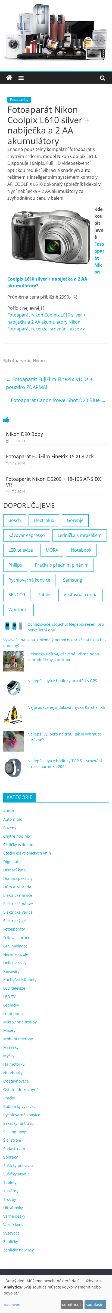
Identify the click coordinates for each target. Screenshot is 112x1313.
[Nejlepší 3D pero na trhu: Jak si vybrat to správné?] (13, 743)
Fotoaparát (19, 361)
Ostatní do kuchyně (21, 1089)
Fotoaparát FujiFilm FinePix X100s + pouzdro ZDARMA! (49, 383)
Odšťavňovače (16, 1081)
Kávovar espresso (26, 535)
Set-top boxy (14, 1131)
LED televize (20, 550)
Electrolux (44, 520)
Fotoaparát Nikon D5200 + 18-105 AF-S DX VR (53, 482)
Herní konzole (15, 954)
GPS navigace (15, 946)
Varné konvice (16, 1224)
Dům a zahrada (17, 886)
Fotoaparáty (19, 99)
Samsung (72, 580)
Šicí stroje (12, 1140)
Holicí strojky (14, 962)
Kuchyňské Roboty (19, 979)
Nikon (39, 361)
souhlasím (95, 1304)
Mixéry (9, 1030)
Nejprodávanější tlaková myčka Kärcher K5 (66, 707)
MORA (52, 550)
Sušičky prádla (16, 1174)
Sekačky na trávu (18, 1123)
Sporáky (10, 1157)
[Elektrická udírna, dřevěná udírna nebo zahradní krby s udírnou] (13, 663)
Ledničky (11, 1005)
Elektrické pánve (18, 903)
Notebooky (13, 1072)
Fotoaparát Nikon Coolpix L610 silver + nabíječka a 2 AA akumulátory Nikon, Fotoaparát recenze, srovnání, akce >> (46, 322)
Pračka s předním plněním (62, 565)
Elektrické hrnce (17, 895)
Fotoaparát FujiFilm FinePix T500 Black (50, 456)
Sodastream (14, 1148)
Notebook (81, 550)
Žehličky (10, 1241)
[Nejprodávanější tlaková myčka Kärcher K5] (13, 717)
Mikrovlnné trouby (20, 1022)
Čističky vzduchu (18, 844)
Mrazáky (10, 1047)
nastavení (12, 1304)
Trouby (9, 1199)
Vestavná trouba (81, 595)
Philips (15, 565)
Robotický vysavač (19, 1106)
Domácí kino (14, 870)
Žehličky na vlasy (18, 1250)
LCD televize (14, 988)
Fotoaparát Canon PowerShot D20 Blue (58, 400)
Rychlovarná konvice (29, 580)
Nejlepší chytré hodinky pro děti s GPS (62, 680)
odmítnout (71, 1304)
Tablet (44, 595)
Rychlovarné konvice (21, 1114)
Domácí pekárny (18, 878)
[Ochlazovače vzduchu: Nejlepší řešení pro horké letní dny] (13, 628)
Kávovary (11, 971)
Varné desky (14, 1216)
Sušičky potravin (18, 1165)
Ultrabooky (13, 1207)
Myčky (8, 1055)
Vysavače (11, 1233)
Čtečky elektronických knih (27, 853)
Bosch (14, 520)
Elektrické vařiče (18, 912)
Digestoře (12, 861)
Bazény (9, 827)
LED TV (9, 996)
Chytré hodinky (17, 836)
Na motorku (14, 1064)
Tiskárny (10, 1190)
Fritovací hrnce (16, 937)
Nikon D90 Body (24, 434)
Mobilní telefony (18, 1038)
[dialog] (56, 1294)
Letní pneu (13, 1013)
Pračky (9, 1098)
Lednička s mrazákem (80, 535)
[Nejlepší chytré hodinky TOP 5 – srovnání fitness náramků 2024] (13, 770)
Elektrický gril (15, 920)
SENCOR (16, 595)
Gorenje (75, 520)
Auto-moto (12, 819)
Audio (8, 810)
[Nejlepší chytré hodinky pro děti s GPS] (13, 690)
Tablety (10, 1182)
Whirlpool (18, 610)
